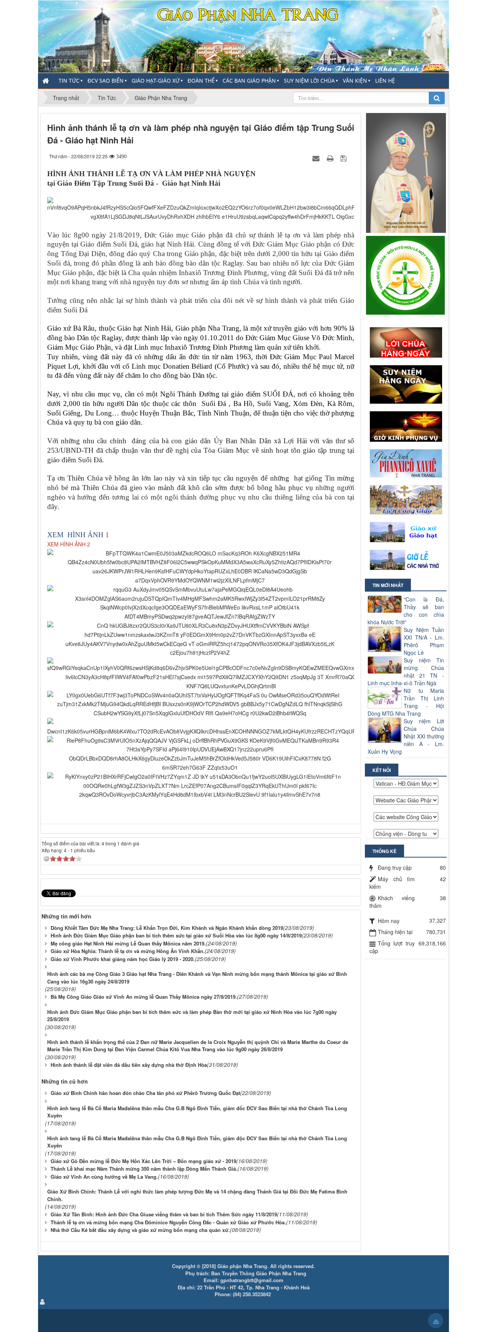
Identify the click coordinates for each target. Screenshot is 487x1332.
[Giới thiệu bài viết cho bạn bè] (316, 158)
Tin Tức (69, 80)
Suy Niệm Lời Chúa (309, 80)
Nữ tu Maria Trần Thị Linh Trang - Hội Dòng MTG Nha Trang (406, 702)
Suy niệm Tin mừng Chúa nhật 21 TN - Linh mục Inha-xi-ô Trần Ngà (406, 671)
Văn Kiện (355, 80)
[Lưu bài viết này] (345, 158)
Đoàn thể (201, 80)
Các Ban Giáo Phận (249, 80)
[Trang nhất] (46, 80)
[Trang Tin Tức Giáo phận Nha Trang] (243, 36)
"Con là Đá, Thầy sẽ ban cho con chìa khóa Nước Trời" (406, 610)
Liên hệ (385, 80)
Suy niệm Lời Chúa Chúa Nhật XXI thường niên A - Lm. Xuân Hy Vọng (406, 736)
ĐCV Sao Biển (106, 80)
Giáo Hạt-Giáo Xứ (156, 80)
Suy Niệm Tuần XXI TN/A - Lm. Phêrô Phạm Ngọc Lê (424, 641)
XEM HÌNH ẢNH (75, 535)
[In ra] (331, 158)
